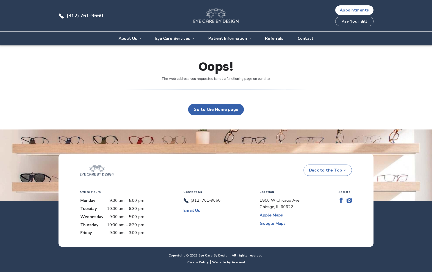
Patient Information (228, 38)
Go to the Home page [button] (216, 109)
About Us (128, 38)
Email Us (191, 210)
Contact (305, 38)
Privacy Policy (198, 262)
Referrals (274, 38)
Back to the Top (325, 170)
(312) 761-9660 (85, 15)
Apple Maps (271, 215)
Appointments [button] (354, 10)
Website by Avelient (228, 262)
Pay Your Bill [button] (354, 21)
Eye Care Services (173, 38)
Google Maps (273, 223)
